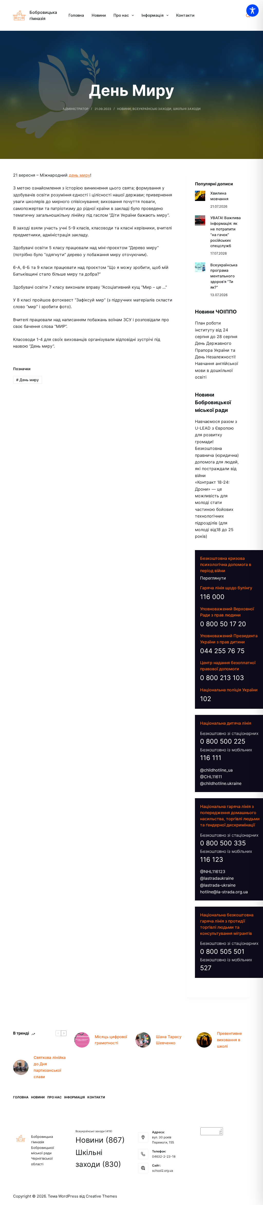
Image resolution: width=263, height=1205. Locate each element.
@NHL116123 (212, 871)
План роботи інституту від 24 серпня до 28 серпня (216, 329)
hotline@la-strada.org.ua (224, 891)
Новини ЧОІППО (216, 312)
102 (205, 699)
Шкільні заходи (187, 109)
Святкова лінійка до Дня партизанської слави (50, 1067)
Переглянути (213, 578)
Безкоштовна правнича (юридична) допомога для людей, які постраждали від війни (217, 462)
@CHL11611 (211, 776)
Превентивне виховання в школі (229, 1040)
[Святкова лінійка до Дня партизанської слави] (21, 1067)
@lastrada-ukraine (218, 885)
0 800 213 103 (222, 678)
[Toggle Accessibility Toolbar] (252, 10)
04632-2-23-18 (163, 1156)
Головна (76, 15)
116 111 (210, 758)
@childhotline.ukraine (220, 783)
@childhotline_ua (216, 770)
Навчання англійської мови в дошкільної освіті (216, 370)
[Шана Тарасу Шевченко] (143, 1040)
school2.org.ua (162, 1170)
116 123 (211, 859)
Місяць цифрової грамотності (111, 1040)
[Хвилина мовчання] (200, 196)
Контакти (185, 15)
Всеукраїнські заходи (152, 109)
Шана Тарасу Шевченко (169, 1040)
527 (205, 968)
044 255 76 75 (222, 651)
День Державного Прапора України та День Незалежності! (215, 350)
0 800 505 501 (222, 951)
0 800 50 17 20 (223, 624)
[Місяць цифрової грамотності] (82, 1040)
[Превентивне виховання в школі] (204, 1040)
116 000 (212, 597)
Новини (99, 15)
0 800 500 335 (223, 843)
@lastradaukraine (217, 878)
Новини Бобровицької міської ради (213, 402)
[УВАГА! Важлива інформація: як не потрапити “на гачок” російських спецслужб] (200, 220)
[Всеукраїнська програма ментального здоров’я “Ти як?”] (200, 267)
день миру (79, 175)
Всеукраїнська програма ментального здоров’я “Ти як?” (223, 276)
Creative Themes (101, 1196)
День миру (27, 380)
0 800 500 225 (222, 741)
